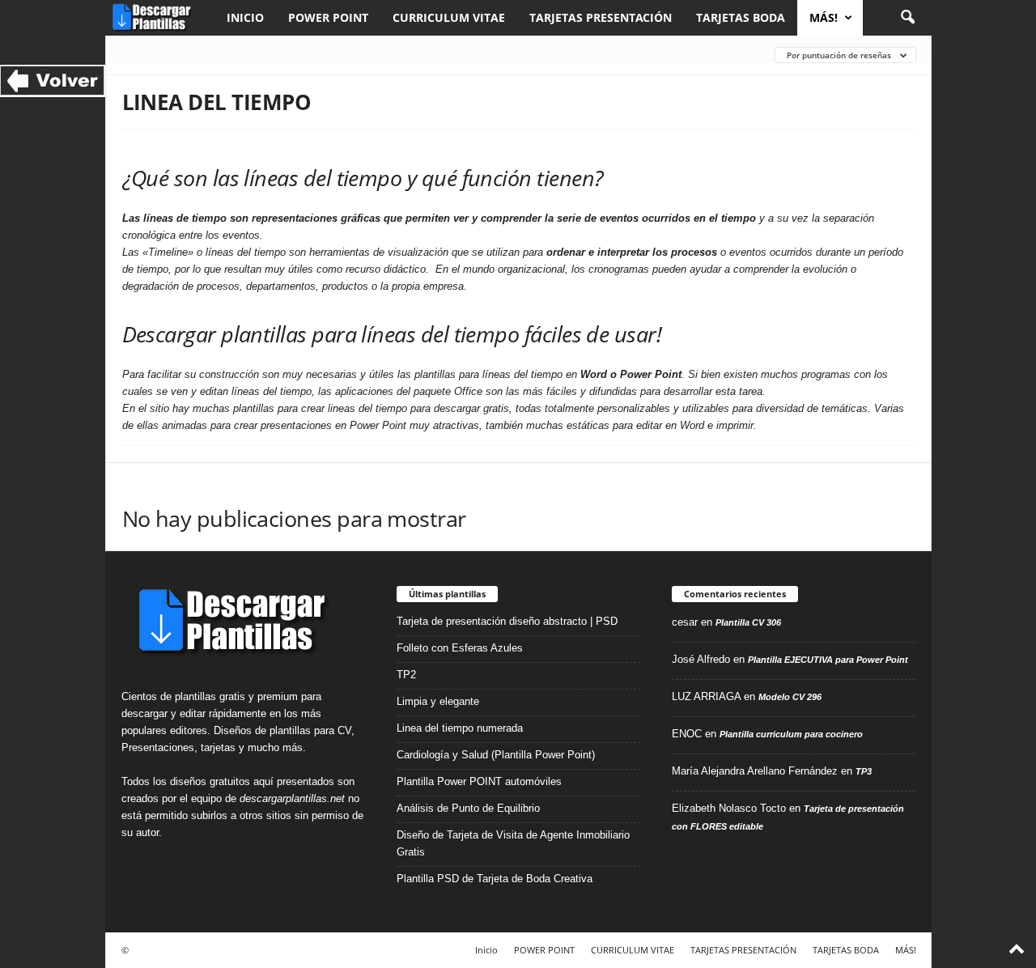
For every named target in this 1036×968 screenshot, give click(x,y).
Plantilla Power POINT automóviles (479, 781)
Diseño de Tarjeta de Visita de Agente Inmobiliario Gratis (513, 843)
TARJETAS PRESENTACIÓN (600, 17)
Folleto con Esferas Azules (460, 648)
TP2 (406, 675)
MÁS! (823, 17)
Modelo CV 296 (790, 697)
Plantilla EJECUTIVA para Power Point (828, 659)
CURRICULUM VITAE (449, 17)
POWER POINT (328, 17)
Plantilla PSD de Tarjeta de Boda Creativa (494, 878)
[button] (907, 18)
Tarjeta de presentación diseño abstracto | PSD (507, 621)
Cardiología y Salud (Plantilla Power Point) (496, 755)
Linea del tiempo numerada (460, 728)
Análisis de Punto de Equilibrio (468, 808)
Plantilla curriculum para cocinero (791, 734)
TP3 (864, 771)
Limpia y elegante (438, 701)
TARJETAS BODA (740, 17)
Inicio (245, 17)
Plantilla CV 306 (748, 622)
